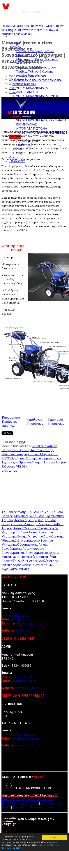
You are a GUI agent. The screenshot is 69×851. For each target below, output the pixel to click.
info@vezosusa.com (22, 734)
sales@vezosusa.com (25, 738)
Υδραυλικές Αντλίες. (15, 569)
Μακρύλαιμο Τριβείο (29, 516)
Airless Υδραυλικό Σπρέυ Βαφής (35, 528)
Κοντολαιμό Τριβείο (28, 520)
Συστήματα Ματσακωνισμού (33, 807)
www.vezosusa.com (28, 745)
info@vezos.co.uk (21, 677)
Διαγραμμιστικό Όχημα (41, 553)
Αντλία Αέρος (48, 561)
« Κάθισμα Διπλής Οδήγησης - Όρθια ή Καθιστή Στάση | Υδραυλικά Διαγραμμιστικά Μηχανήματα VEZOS (29, 452)
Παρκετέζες (29, 557)
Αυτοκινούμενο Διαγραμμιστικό (23, 551)
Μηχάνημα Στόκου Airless (19, 532)
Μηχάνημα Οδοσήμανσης (19, 544)
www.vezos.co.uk (26, 688)
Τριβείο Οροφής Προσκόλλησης (28, 522)
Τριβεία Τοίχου (39, 512)
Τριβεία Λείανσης (13, 512)
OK (54, 837)
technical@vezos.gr (30, 623)
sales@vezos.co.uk (23, 681)
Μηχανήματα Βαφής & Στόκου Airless (28, 799)
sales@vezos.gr (21, 619)
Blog (22, 442)
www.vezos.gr (24, 630)
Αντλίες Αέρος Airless (16, 565)
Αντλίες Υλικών (43, 565)
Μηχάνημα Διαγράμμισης (45, 536)
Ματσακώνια (10, 557)
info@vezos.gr (19, 615)
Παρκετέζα (8, 561)
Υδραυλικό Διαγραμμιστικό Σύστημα (27, 540)
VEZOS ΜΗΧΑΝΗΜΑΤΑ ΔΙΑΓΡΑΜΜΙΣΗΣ (32, 90)
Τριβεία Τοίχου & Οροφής (34, 71)
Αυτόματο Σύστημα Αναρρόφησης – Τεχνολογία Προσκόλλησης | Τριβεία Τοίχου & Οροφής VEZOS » (33, 462)
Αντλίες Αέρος (28, 561)
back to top (9, 470)
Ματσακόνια (47, 557)
